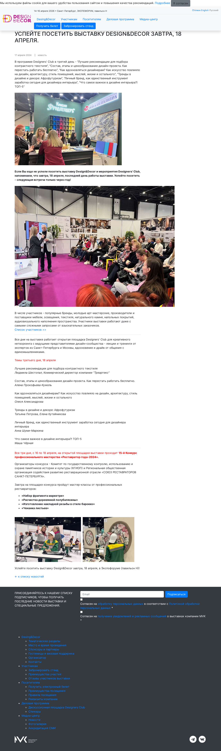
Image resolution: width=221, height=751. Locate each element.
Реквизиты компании (42, 699)
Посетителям (92, 19)
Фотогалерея (37, 724)
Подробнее (162, 3)
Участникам (69, 19)
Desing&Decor (46, 19)
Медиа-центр (149, 19)
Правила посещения (42, 695)
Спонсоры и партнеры (43, 649)
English (205, 10)
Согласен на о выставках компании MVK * (142, 618)
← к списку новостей (29, 576)
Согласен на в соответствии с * (140, 606)
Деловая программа (120, 19)
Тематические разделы (44, 641)
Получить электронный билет (48, 686)
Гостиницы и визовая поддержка (51, 653)
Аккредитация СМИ (42, 728)
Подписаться (176, 594)
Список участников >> (30, 329)
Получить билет (47, 26)
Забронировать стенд (78, 26)
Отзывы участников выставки (49, 678)
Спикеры (34, 711)
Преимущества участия (44, 674)
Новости (34, 719)
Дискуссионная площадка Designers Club (56, 707)
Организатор (37, 657)
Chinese (196, 10)
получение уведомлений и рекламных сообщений (132, 616)
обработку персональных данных (120, 603)
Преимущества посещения (46, 690)
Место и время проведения (47, 645)
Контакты (34, 661)
